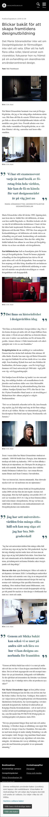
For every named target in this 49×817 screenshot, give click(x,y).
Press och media (34, 773)
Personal (31, 768)
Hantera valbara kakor (13, 801)
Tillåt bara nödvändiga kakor (17, 806)
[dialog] (24, 799)
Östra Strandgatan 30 (12, 777)
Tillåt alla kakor (11, 811)
